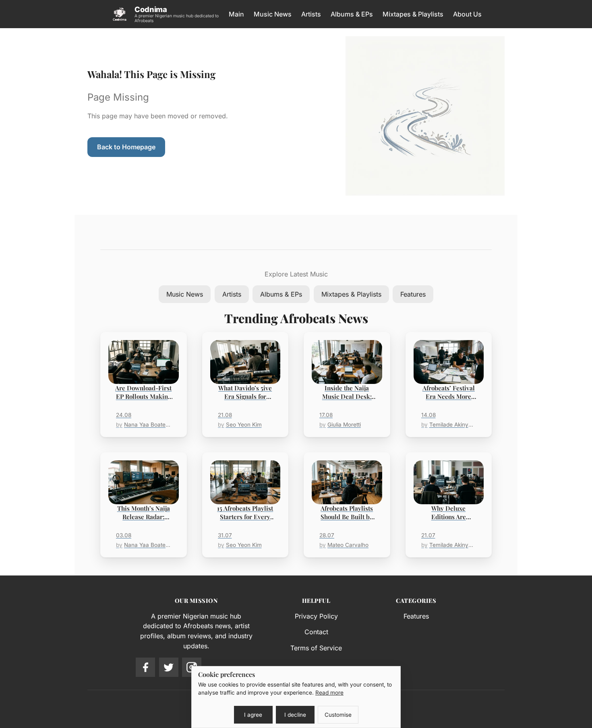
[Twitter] (168, 667)
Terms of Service (316, 648)
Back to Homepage (126, 147)
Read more (329, 692)
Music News (273, 14)
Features (413, 294)
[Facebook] (145, 667)
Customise (338, 715)
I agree (253, 715)
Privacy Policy (316, 616)
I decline (295, 715)
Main (236, 14)
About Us (467, 14)
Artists (311, 14)
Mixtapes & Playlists (413, 14)
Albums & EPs (352, 14)
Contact (316, 632)
